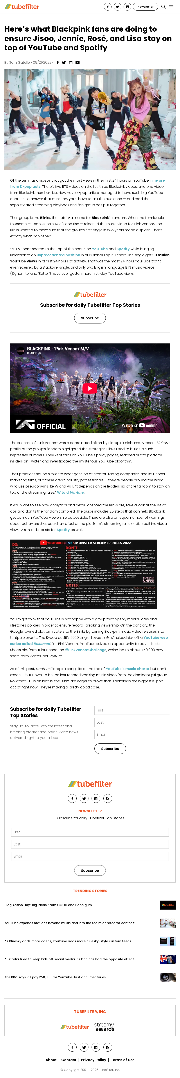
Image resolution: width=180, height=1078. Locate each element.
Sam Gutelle (19, 62)
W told (70, 492)
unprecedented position (58, 255)
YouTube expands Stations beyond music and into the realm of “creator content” (69, 923)
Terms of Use (123, 1060)
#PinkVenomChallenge (85, 649)
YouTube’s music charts (127, 668)
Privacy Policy (93, 1060)
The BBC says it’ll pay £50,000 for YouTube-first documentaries (55, 977)
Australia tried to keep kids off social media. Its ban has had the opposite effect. (69, 959)
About (51, 1060)
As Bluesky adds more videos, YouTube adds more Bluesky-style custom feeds (67, 941)
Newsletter (145, 7)
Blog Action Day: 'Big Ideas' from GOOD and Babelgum (48, 905)
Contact (68, 1060)
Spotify (123, 248)
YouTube (100, 248)
